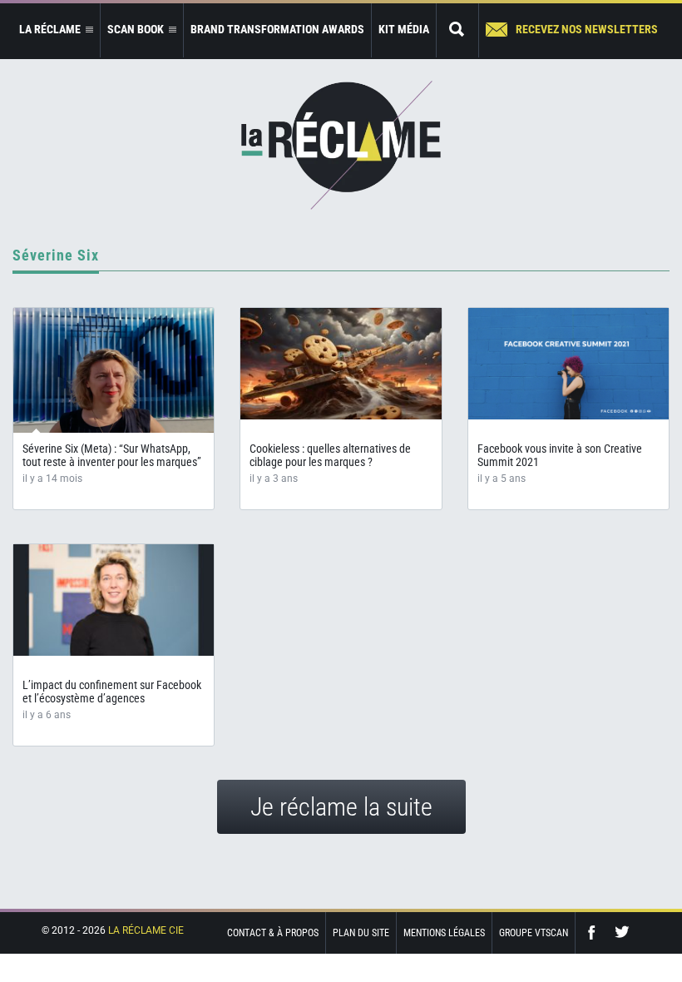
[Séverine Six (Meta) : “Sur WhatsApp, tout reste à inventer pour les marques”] (113, 370)
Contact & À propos (273, 933)
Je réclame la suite (341, 806)
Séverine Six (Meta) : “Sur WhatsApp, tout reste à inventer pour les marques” (111, 455)
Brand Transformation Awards (277, 29)
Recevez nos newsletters (587, 29)
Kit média (403, 29)
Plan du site (361, 933)
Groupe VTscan (533, 933)
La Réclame (341, 145)
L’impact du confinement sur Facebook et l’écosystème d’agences (111, 691)
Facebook (595, 932)
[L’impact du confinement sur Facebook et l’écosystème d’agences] (113, 600)
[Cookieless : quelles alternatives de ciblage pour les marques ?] (340, 363)
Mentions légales (444, 933)
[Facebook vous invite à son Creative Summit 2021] (568, 363)
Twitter (622, 932)
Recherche (457, 30)
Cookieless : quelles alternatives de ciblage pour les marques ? (330, 455)
